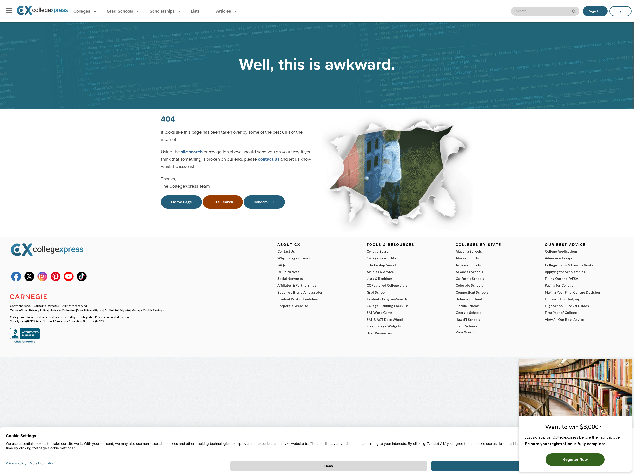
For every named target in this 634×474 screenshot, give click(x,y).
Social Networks (290, 279)
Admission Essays (558, 258)
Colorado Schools (469, 285)
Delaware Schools (470, 299)
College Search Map (382, 258)
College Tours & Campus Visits (569, 265)
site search (192, 152)
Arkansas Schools (469, 272)
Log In (620, 11)
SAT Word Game (379, 313)
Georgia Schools (468, 313)
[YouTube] (68, 280)
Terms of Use (18, 310)
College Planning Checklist (388, 306)
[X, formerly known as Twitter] (29, 280)
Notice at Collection (63, 310)
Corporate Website (292, 306)
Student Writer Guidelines (298, 299)
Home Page (181, 202)
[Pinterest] (55, 280)
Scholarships (163, 11)
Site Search (222, 202)
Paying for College (559, 285)
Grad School (376, 292)
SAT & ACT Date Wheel (385, 320)
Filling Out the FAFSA (561, 279)
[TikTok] (82, 280)
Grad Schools (120, 11)
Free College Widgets (384, 326)
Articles (224, 11)
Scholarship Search (382, 265)
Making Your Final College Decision (572, 292)
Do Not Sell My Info (117, 310)
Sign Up (595, 11)
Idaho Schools (466, 326)
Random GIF (264, 202)
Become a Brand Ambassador (300, 292)
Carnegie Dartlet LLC (47, 305)
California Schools (470, 279)
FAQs (281, 265)
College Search (378, 251)
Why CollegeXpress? (293, 258)
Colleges (81, 11)
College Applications (561, 251)
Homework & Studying (562, 299)
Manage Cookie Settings (148, 310)
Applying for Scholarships (565, 272)
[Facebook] (16, 280)
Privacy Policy (38, 310)
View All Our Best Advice (564, 320)
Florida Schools (468, 306)
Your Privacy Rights (90, 310)
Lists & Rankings (380, 279)
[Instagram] (42, 280)
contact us (268, 159)
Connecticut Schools (472, 292)
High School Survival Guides (567, 306)
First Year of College (561, 313)
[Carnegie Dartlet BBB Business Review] (25, 342)
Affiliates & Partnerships (296, 285)
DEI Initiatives (288, 272)
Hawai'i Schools (468, 320)
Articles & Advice (380, 272)
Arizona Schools (468, 265)
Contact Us (286, 251)
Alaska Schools (467, 258)
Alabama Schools (469, 251)
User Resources (379, 333)
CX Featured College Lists (387, 285)
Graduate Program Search (387, 299)
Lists (196, 11)
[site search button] (574, 11)
